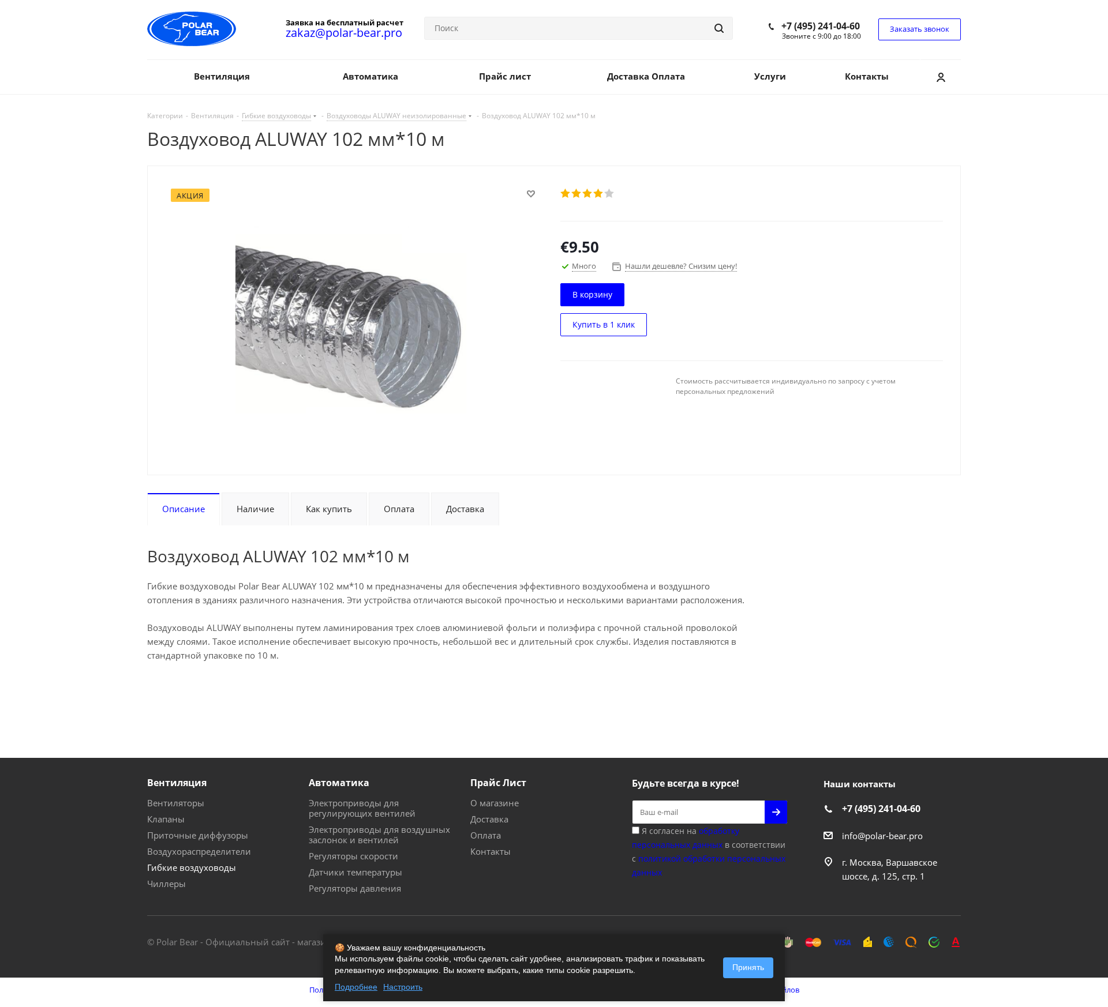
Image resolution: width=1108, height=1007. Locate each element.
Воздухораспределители (199, 851)
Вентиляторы (175, 803)
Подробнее (356, 986)
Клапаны (166, 819)
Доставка (489, 819)
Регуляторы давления (355, 888)
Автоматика (339, 782)
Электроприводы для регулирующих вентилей (362, 808)
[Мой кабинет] (940, 76)
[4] (598, 193)
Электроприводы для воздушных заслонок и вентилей (379, 835)
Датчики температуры (355, 872)
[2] (576, 193)
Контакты (490, 851)
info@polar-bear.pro (882, 835)
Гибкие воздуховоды (191, 867)
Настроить (402, 986)
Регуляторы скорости (353, 856)
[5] (609, 193)
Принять (748, 967)
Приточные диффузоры (197, 835)
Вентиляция (177, 782)
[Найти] (719, 28)
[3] (587, 193)
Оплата (485, 835)
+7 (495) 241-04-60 (820, 26)
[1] (565, 193)
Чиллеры (166, 883)
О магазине (494, 803)
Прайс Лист (498, 782)
